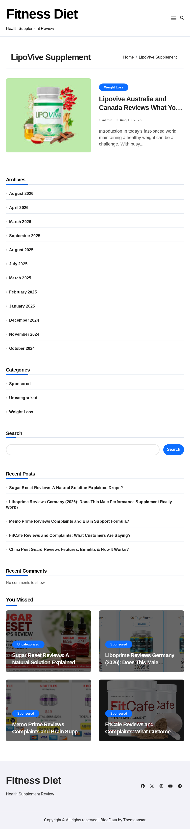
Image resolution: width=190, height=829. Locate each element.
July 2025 (18, 264)
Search (14, 433)
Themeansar (134, 820)
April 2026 (18, 208)
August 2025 (21, 250)
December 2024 (24, 320)
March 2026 (20, 222)
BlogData (108, 820)
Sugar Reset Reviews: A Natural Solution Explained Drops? (66, 488)
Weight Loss (113, 87)
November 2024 (24, 334)
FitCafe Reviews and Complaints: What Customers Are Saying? (70, 535)
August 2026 (21, 193)
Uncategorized (23, 398)
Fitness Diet (41, 13)
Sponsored (20, 384)
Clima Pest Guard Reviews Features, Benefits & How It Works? (69, 549)
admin (107, 120)
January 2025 (22, 306)
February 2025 (23, 292)
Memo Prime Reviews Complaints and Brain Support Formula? (69, 521)
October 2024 (22, 348)
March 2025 (20, 278)
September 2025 (24, 236)
